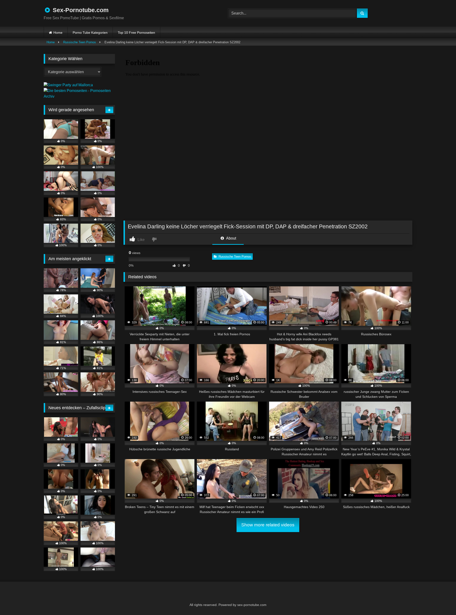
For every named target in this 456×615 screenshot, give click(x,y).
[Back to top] (440, 600)
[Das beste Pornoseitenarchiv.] (79, 96)
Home (57, 32)
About (230, 238)
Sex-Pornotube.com (80, 10)
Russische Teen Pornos (79, 42)
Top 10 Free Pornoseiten (136, 32)
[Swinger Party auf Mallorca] (68, 85)
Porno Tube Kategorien (90, 32)
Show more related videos (267, 524)
